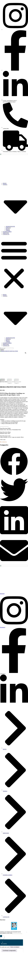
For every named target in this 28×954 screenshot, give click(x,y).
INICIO (4, 183)
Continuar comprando (9, 950)
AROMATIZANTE (10, 226)
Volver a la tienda (14, 947)
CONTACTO (6, 234)
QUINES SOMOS (7, 231)
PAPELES (8, 227)
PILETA (8, 229)
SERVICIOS (6, 233)
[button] (14, 264)
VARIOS (8, 230)
